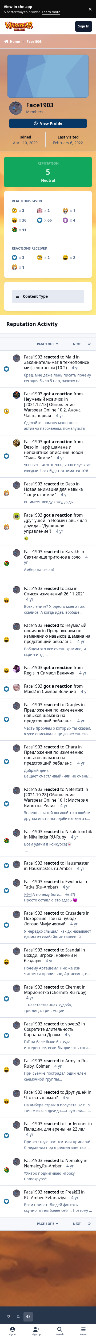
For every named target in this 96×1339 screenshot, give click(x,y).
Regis (29, 673)
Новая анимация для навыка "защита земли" (53, 492)
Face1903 (33, 357)
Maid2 (30, 691)
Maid (70, 357)
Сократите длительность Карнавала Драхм (49, 1032)
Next (77, 344)
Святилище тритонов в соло (52, 557)
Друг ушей (34, 520)
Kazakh (72, 552)
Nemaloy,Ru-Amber (43, 1166)
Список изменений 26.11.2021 (54, 594)
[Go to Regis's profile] (16, 669)
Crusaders (75, 913)
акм (69, 588)
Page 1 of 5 (45, 344)
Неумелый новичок (43, 399)
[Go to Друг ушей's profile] (16, 516)
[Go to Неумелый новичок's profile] (16, 395)
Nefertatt (74, 789)
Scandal (72, 950)
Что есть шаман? (41, 1097)
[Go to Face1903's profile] (16, 358)
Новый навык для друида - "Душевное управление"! (55, 526)
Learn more (10, 9)
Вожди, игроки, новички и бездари (50, 958)
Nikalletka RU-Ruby (47, 837)
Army (70, 1061)
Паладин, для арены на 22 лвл (55, 1129)
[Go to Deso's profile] (16, 443)
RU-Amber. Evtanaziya (45, 1198)
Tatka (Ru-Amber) (41, 887)
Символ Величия (57, 673)
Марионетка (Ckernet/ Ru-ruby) (55, 992)
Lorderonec (76, 1124)
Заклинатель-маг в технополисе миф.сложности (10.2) (56, 365)
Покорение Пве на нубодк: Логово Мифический (51, 921)
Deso (29, 447)
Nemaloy (74, 1160)
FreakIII (72, 1192)
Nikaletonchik (78, 831)
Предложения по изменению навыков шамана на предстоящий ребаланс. (57, 636)
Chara (71, 747)
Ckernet (73, 987)
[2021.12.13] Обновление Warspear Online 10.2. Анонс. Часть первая (52, 410)
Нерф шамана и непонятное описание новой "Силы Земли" (53, 452)
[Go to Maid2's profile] (16, 687)
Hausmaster (77, 863)
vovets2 (72, 1024)
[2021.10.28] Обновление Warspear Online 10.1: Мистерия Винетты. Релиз (56, 800)
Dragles (72, 705)
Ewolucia (73, 882)
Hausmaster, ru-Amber (50, 868)
